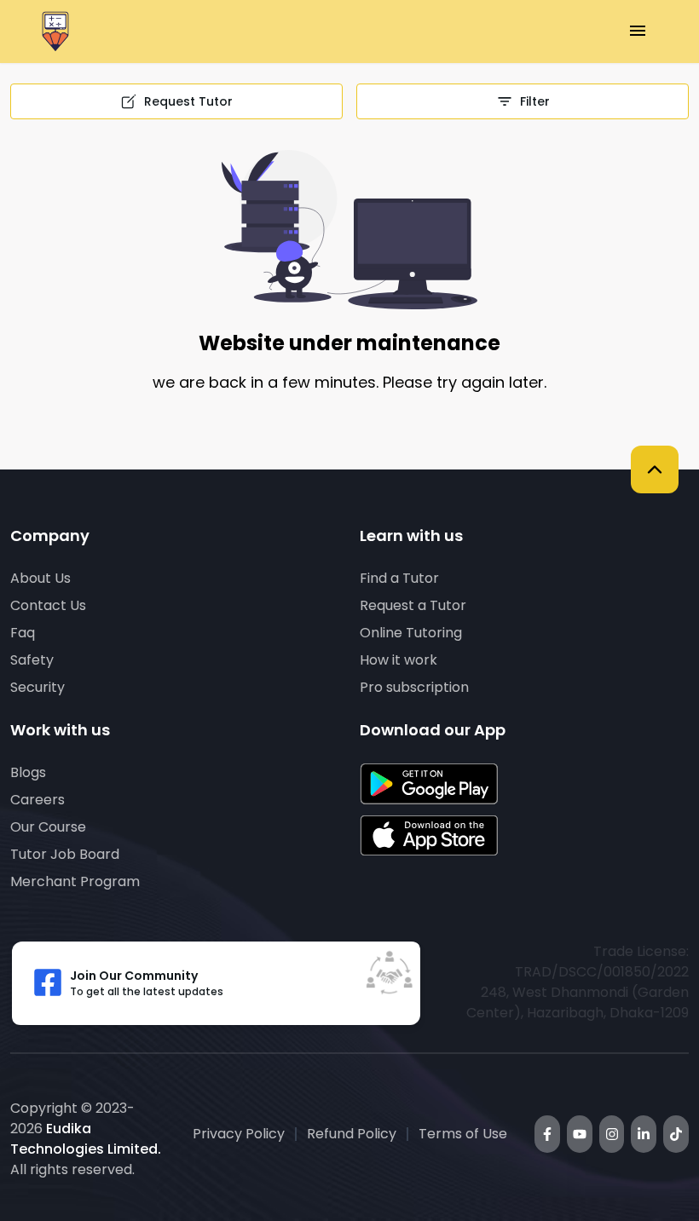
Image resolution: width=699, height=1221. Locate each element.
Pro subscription (414, 687)
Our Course (48, 827)
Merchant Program (75, 881)
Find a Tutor (399, 578)
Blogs (28, 772)
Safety (32, 660)
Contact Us (48, 605)
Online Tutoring (411, 632)
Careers (37, 799)
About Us (40, 578)
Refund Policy (351, 1133)
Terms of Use (463, 1133)
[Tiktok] (676, 1134)
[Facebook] (547, 1134)
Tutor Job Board (64, 854)
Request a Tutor (413, 605)
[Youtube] (579, 1134)
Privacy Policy (239, 1133)
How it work (398, 660)
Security (37, 687)
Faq (22, 632)
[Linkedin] (643, 1134)
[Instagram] (612, 1134)
